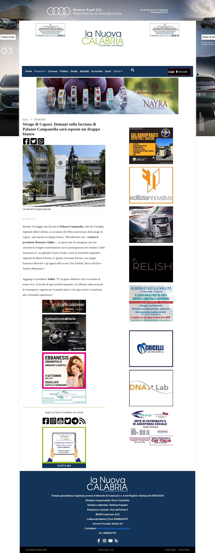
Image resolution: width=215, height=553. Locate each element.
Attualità (84, 71)
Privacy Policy (183, 549)
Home (29, 71)
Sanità (73, 71)
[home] (103, 37)
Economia (97, 71)
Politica (64, 71)
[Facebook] (99, 541)
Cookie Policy (170, 549)
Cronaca (52, 71)
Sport (108, 71)
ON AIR (182, 71)
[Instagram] (105, 541)
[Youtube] (110, 541)
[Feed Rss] (116, 541)
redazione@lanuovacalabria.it (113, 528)
